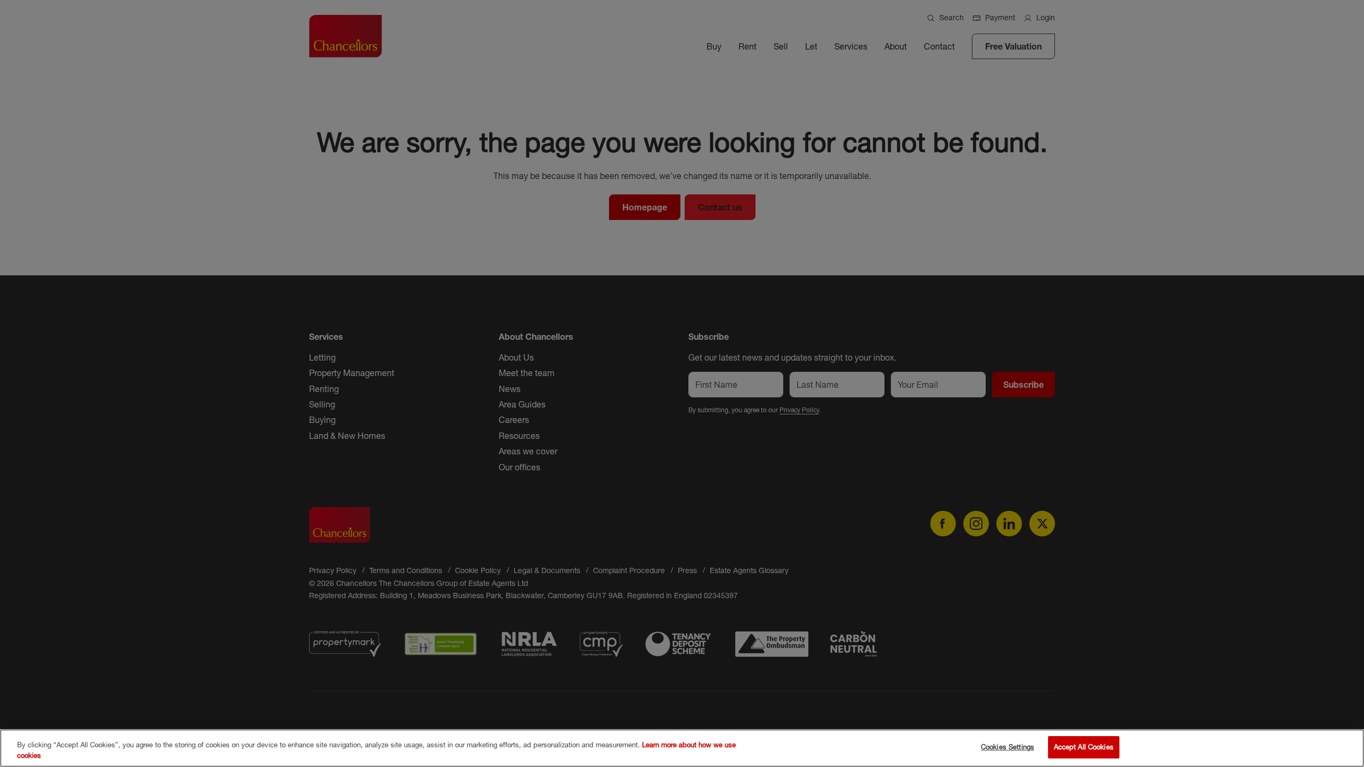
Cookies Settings (1007, 746)
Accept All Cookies (1084, 746)
